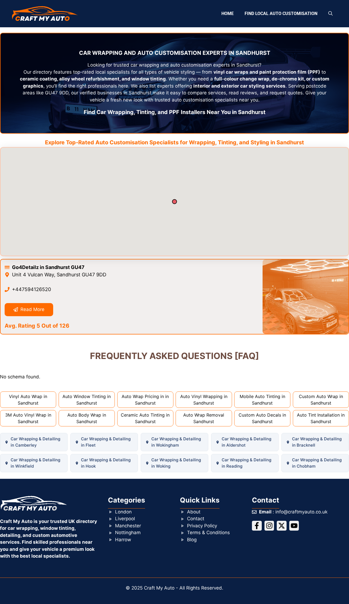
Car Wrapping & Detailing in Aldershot (246, 442)
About (193, 512)
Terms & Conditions (208, 532)
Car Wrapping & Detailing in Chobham (317, 463)
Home (227, 13)
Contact (195, 518)
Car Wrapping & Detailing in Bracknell (317, 442)
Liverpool (125, 518)
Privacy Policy (202, 525)
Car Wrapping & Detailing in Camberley (35, 442)
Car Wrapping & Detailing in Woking (176, 463)
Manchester (128, 525)
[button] (330, 13)
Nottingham (128, 532)
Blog (192, 539)
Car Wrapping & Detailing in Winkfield (35, 463)
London (123, 512)
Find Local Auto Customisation (281, 13)
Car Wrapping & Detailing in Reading (246, 463)
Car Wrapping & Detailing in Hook (106, 463)
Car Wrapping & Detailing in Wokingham (176, 442)
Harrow (123, 539)
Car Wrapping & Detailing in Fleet (106, 442)
